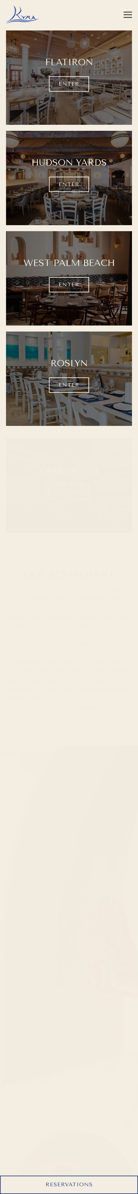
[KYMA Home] (22, 15)
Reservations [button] (69, 1184)
